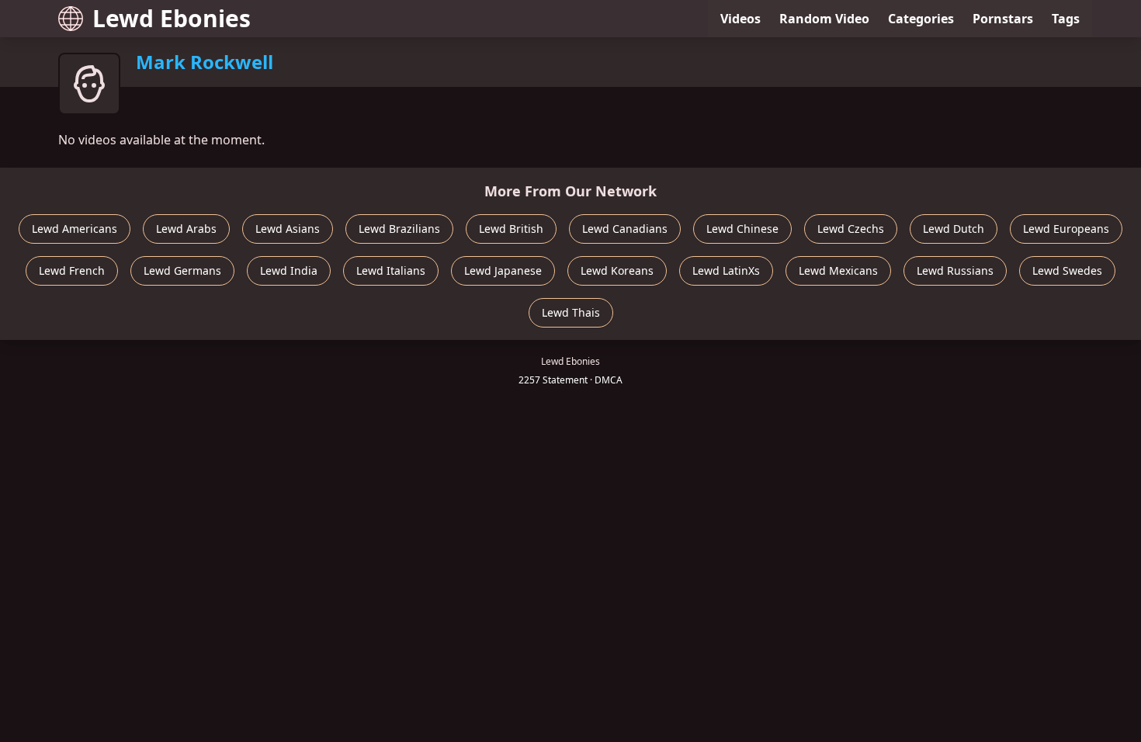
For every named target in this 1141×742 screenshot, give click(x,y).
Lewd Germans (182, 270)
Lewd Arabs (186, 228)
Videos (740, 18)
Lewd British (511, 228)
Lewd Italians (390, 270)
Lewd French (72, 270)
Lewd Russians (955, 270)
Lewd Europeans (1066, 228)
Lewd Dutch (953, 228)
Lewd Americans (74, 228)
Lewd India (288, 270)
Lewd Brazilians (399, 228)
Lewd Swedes (1067, 270)
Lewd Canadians (625, 228)
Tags (1066, 18)
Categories (921, 18)
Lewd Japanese (503, 270)
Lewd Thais (571, 312)
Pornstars (1003, 18)
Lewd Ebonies (171, 18)
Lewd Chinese (742, 228)
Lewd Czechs (850, 228)
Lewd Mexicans (838, 270)
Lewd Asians (287, 228)
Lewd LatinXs (726, 270)
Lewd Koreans (617, 270)
